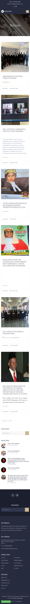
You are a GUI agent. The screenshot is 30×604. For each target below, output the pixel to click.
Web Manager (18, 601)
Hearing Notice (5, 563)
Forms (2, 565)
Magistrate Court (5, 580)
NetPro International (18, 598)
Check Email (11, 601)
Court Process (17, 563)
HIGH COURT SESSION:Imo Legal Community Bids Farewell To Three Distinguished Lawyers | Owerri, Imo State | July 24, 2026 (18, 461)
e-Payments (17, 557)
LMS (2, 568)
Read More (5, 157)
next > (10, 420)
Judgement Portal (18, 565)
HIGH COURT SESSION (13, 443)
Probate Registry (18, 560)
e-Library (16, 568)
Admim (6, 88)
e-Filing (3, 557)
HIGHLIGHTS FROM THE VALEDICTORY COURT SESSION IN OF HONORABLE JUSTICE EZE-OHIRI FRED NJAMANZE (14, 263)
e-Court (3, 588)
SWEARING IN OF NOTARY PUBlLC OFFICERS (13, 77)
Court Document (6, 601)
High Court (4, 577)
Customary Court (5, 582)
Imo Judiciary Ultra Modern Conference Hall (13, 332)
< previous (4, 420)
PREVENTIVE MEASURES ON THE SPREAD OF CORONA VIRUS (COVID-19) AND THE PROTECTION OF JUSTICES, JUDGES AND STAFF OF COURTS (15, 390)
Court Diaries (4, 560)
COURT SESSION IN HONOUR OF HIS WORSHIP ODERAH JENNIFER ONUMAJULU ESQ (15, 205)
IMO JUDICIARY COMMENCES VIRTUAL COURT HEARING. (14, 130)
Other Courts (4, 585)
